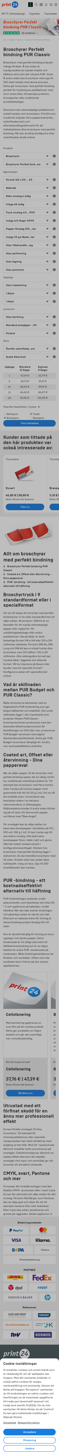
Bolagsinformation (29, 1422)
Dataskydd (9, 1422)
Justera (29, 1448)
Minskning (29, 1440)
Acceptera (29, 1432)
